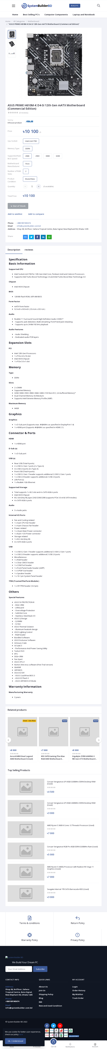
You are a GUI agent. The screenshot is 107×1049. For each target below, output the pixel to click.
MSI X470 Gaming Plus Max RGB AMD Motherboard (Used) (53, 757)
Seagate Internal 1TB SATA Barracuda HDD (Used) (68, 889)
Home (15, 14)
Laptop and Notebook (84, 14)
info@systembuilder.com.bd (29, 226)
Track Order (78, 998)
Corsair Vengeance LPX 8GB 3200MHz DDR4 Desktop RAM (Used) (71, 783)
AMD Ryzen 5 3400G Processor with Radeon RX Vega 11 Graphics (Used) (70, 868)
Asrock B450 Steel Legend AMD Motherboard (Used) (21, 757)
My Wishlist (77, 994)
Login (75, 986)
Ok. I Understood (15, 1041)
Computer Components (56, 14)
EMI (40, 1002)
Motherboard (33, 21)
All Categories (19, 21)
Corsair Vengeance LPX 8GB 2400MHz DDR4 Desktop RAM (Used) (71, 804)
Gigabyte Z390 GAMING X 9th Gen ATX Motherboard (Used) (83, 757)
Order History (78, 990)
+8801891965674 (24, 223)
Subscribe (40, 969)
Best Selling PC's (31, 14)
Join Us (42, 990)
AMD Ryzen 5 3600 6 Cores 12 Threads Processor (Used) (70, 825)
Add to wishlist (15, 214)
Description (14, 249)
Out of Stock (18, 206)
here (21, 1034)
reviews (29, 249)
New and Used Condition (50, 1005)
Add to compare (36, 214)
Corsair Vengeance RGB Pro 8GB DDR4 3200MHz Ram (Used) (72, 847)
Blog (41, 998)
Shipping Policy (46, 994)
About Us (43, 986)
